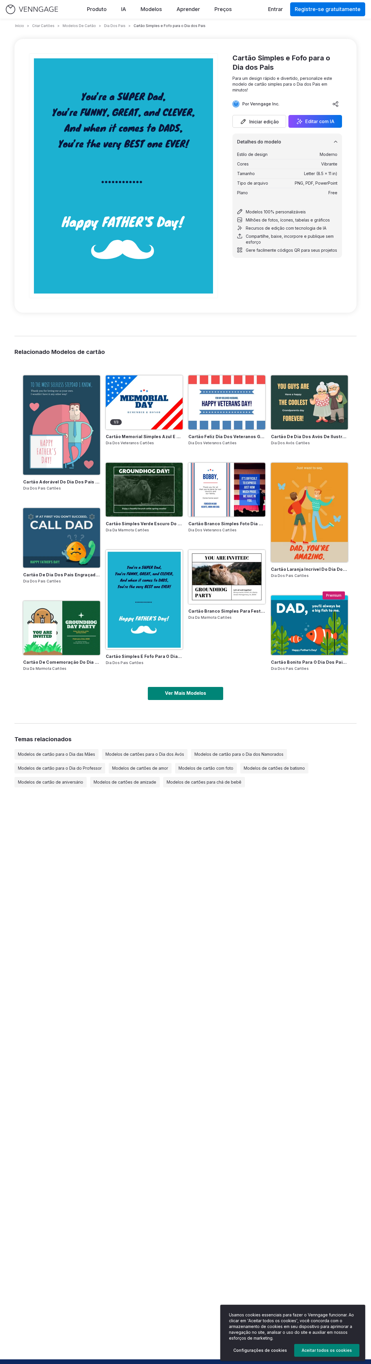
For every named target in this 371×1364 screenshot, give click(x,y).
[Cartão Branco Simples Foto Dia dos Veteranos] (226, 490)
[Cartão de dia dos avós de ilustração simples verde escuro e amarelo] (309, 402)
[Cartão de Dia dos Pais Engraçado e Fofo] (61, 538)
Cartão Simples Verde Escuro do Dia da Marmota (144, 523)
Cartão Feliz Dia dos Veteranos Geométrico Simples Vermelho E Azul (226, 436)
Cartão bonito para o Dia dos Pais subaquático (309, 662)
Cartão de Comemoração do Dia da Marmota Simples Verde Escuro (61, 662)
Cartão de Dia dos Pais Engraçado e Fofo (61, 574)
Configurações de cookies (260, 1350)
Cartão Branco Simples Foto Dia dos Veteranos (226, 523)
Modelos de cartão (79, 26)
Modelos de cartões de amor (140, 768)
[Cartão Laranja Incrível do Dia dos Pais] (309, 512)
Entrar (275, 9)
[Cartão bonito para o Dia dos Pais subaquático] (309, 625)
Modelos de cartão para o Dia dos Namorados (238, 754)
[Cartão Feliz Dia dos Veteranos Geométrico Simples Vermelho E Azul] (226, 402)
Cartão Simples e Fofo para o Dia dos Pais (144, 656)
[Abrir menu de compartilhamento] (335, 104)
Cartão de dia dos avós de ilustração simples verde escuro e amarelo (309, 436)
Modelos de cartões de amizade (125, 782)
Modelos (151, 9)
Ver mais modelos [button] (185, 693)
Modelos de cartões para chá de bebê (204, 782)
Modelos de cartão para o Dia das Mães (56, 754)
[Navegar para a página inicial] (32, 9)
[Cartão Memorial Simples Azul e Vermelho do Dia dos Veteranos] (144, 402)
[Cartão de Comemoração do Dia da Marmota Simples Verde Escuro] (61, 628)
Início (19, 26)
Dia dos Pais (115, 26)
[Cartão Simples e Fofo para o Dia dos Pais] (144, 599)
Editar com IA (319, 121)
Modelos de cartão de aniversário (50, 782)
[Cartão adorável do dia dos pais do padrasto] (61, 425)
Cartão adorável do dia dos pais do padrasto (61, 481)
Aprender (188, 9)
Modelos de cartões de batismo (274, 768)
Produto (97, 9)
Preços (223, 9)
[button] (259, 121)
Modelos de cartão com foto (206, 768)
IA (123, 9)
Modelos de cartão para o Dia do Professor (60, 768)
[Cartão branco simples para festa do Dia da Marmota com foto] (226, 577)
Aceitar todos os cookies (327, 1350)
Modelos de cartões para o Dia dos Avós (145, 754)
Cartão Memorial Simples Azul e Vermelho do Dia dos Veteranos (144, 436)
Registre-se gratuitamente (328, 9)
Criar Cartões (43, 26)
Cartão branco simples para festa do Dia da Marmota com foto (226, 611)
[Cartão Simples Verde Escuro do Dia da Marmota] (144, 490)
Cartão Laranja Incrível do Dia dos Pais (309, 569)
